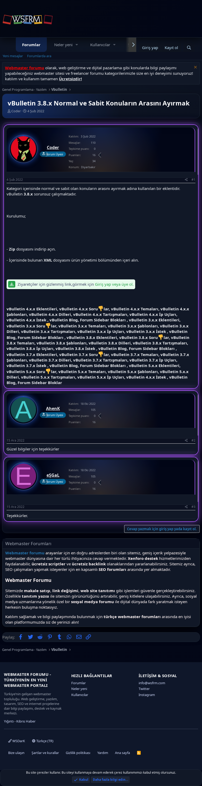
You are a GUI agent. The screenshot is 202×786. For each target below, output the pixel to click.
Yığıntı (9, 721)
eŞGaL (53, 475)
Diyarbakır (88, 167)
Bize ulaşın (16, 752)
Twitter (144, 688)
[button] (76, 45)
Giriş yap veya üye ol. (114, 284)
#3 (193, 506)
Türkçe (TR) (44, 741)
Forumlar (31, 44)
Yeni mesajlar (13, 56)
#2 (193, 440)
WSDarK (18, 741)
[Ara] (189, 47)
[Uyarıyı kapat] (195, 68)
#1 (193, 179)
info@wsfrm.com (152, 683)
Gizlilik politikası (78, 752)
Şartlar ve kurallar (45, 752)
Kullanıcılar (100, 44)
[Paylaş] (186, 180)
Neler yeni (63, 44)
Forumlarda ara (39, 56)
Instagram (147, 694)
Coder (16, 111)
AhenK (53, 408)
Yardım (102, 752)
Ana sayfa (122, 752)
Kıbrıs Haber (26, 721)
